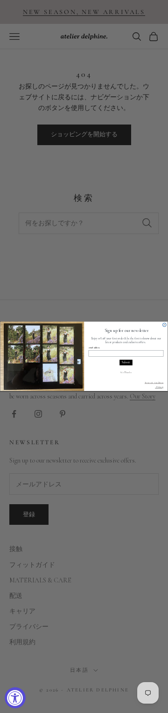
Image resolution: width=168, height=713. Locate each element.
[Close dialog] (164, 325)
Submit (126, 363)
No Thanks (125, 372)
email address (94, 347)
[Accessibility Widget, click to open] (15, 697)
